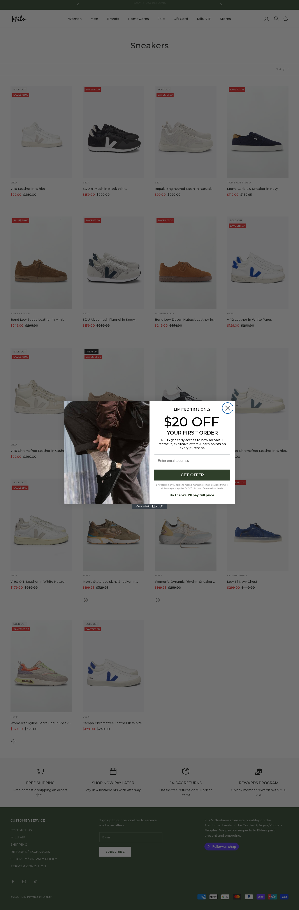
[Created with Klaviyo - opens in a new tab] (149, 506)
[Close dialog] (227, 408)
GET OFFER (192, 475)
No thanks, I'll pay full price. (192, 495)
